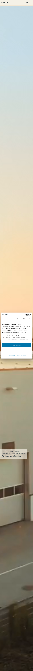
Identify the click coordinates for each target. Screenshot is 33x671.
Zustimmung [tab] (6, 318)
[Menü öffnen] (30, 3)
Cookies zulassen (16, 345)
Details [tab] (16, 318)
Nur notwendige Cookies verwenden (16, 355)
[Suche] (27, 3)
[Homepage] (5, 2)
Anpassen (15, 350)
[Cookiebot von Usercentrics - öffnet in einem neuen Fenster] (24, 315)
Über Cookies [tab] (27, 318)
